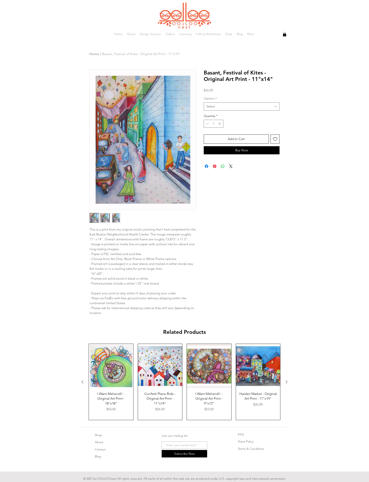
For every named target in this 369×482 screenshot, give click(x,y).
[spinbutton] (213, 123)
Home (94, 54)
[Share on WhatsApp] (222, 166)
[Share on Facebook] (206, 166)
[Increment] (220, 123)
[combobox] (242, 106)
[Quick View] (111, 366)
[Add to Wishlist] (275, 139)
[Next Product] (286, 381)
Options (210, 98)
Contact (100, 449)
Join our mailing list (174, 436)
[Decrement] (207, 123)
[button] (284, 34)
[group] (184, 381)
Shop (98, 435)
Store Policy (245, 441)
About (99, 442)
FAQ (241, 434)
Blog (98, 456)
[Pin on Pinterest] (214, 166)
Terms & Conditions (251, 449)
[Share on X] (230, 166)
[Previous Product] (82, 381)
